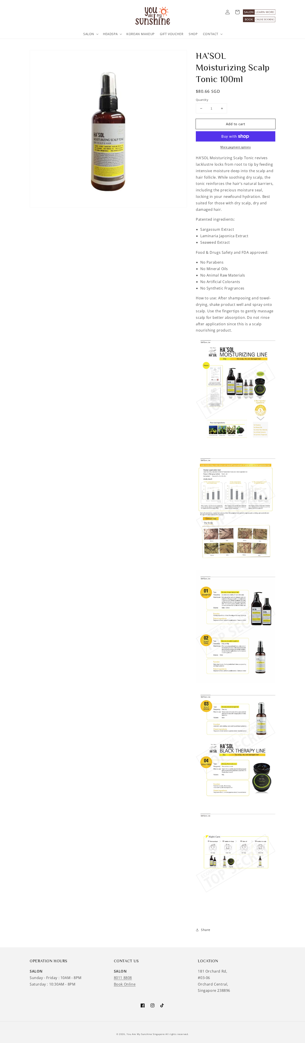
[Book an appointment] (259, 20)
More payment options (235, 147)
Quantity (202, 100)
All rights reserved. (177, 1034)
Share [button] (205, 930)
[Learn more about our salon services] (259, 13)
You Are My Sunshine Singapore (146, 1034)
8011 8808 (123, 977)
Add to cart (235, 124)
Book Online (125, 984)
